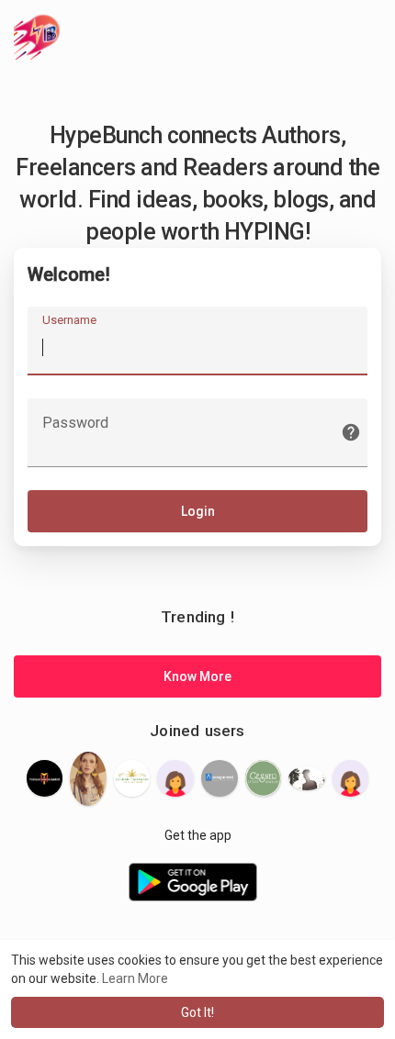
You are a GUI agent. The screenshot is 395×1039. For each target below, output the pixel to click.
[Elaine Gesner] (263, 778)
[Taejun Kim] (351, 778)
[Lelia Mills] (88, 779)
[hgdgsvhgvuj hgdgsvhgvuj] (175, 778)
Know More (197, 676)
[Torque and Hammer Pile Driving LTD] (45, 778)
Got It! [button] (197, 1012)
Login (198, 511)
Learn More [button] (135, 978)
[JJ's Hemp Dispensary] (132, 778)
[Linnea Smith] (219, 778)
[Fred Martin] (306, 778)
